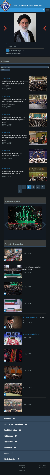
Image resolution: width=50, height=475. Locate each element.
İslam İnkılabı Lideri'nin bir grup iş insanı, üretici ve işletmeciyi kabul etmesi (13, 119)
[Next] (20, 191)
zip (19, 54)
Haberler (7, 418)
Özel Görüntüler (10, 430)
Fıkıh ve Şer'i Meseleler (13, 424)
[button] (47, 10)
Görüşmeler (6, 78)
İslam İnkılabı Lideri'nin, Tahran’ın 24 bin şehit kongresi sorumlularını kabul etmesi (15, 138)
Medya (6, 453)
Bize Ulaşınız (42, 468)
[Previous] (20, 187)
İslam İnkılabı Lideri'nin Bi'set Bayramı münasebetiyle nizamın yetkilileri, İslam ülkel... (15, 83)
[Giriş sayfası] (43, 10)
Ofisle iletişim (9, 459)
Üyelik (23, 468)
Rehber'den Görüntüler (30, 317)
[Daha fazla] (7, 51)
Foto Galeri (8, 442)
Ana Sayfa (22, 465)
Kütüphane (8, 436)
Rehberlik (8, 447)
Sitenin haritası (42, 465)
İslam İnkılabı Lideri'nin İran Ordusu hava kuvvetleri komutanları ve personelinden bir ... (14, 101)
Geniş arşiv (22, 470)
